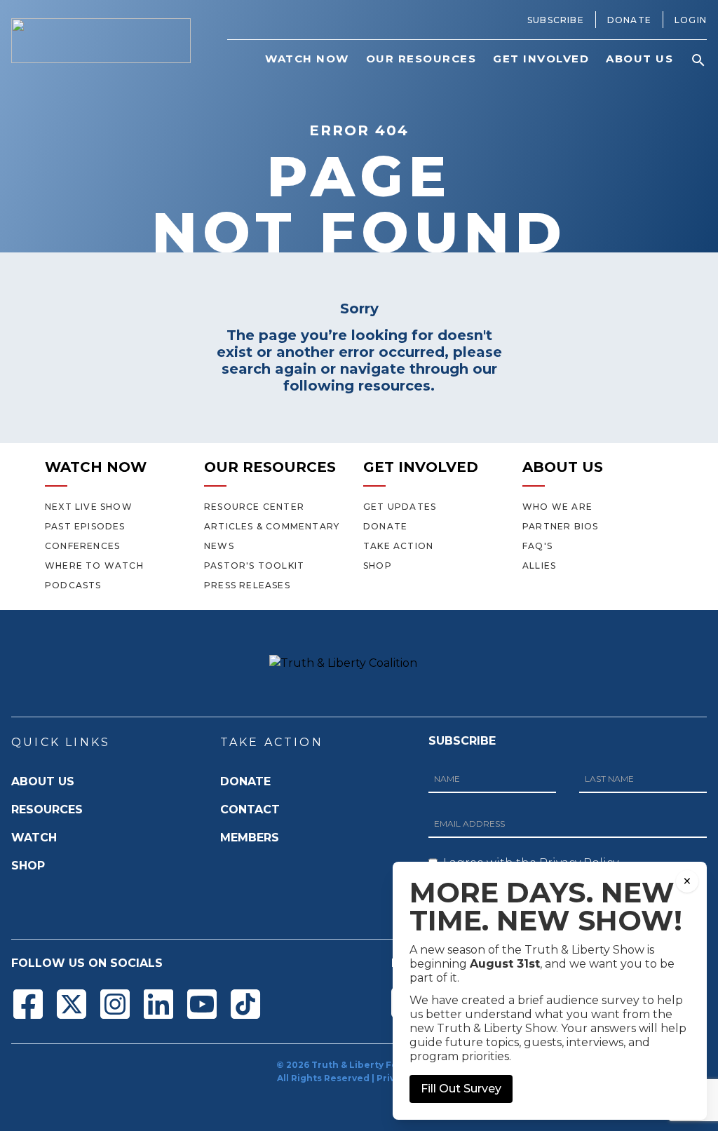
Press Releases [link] (247, 585)
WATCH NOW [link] (307, 58)
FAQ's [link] (537, 546)
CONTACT (250, 809)
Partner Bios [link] (560, 526)
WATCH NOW (96, 467)
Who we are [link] (557, 506)
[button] (698, 60)
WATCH (34, 837)
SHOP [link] (377, 565)
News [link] (219, 546)
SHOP (28, 865)
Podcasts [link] (73, 585)
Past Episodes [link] (85, 526)
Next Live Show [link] (89, 506)
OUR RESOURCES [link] (421, 58)
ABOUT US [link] (639, 58)
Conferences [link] (82, 546)
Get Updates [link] (399, 506)
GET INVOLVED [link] (541, 58)
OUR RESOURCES (270, 467)
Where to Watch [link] (94, 565)
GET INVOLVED (420, 467)
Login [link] (691, 20)
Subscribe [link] (555, 20)
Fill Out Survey (461, 1088)
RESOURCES (47, 809)
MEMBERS (249, 837)
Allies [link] (539, 565)
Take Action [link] (398, 546)
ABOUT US (562, 467)
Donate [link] (629, 20)
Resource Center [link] (254, 506)
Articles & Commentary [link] (271, 526)
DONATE (245, 781)
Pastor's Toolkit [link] (254, 565)
